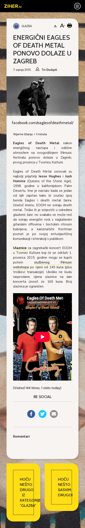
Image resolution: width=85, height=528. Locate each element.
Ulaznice (20, 248)
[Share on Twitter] (42, 416)
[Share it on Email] (54, 416)
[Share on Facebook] (31, 416)
